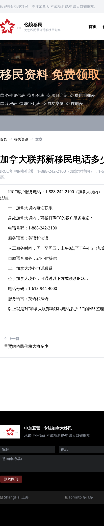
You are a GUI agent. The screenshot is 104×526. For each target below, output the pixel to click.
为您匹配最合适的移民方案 (42, 30)
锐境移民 (33, 24)
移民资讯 (21, 139)
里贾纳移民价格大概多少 (26, 346)
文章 (38, 139)
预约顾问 (11, 479)
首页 (93, 26)
